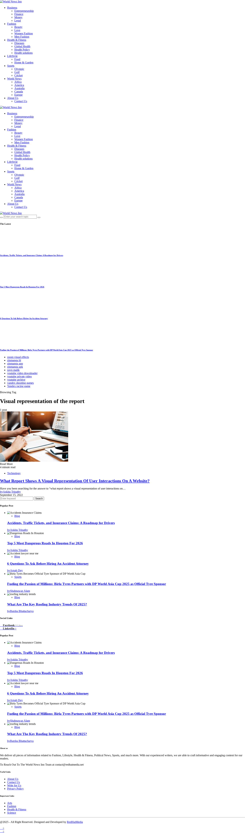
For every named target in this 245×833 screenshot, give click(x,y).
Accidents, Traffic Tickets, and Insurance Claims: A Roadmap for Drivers (31, 255)
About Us (12, 98)
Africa (18, 81)
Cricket (18, 75)
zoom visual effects (18, 357)
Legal (17, 20)
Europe (18, 94)
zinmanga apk (15, 366)
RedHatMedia (75, 821)
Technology (14, 473)
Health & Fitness (16, 39)
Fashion (11, 23)
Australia (19, 88)
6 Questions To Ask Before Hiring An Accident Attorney (24, 318)
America (19, 85)
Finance (18, 14)
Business (12, 7)
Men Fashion (21, 36)
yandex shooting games (20, 382)
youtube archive (16, 379)
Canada (18, 91)
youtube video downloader (22, 373)
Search (39, 498)
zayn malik (13, 369)
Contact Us (20, 101)
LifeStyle (12, 56)
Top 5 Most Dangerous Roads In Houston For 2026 (22, 287)
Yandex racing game (18, 386)
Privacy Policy (15, 788)
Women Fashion (23, 33)
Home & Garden (23, 62)
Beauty (18, 27)
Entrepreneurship (24, 10)
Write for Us (14, 785)
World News (14, 78)
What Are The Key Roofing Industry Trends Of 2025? (47, 604)
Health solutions (23, 52)
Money (18, 17)
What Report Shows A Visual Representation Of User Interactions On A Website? (75, 481)
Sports (10, 65)
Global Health (22, 46)
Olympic (19, 68)
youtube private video (19, 376)
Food (17, 59)
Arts (9, 802)
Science (11, 812)
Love (17, 30)
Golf (17, 72)
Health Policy (22, 49)
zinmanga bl (14, 360)
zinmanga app (15, 363)
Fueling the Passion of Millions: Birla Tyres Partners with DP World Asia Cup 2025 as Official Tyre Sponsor (46, 350)
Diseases (19, 43)
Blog (17, 515)
